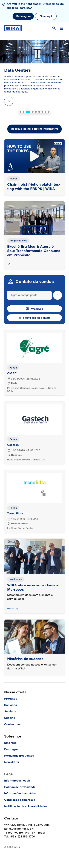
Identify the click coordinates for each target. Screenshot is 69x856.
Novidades (16, 579)
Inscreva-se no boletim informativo (34, 129)
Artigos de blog (18, 240)
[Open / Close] (61, 28)
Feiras (13, 367)
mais (10, 608)
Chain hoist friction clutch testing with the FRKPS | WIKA (33, 186)
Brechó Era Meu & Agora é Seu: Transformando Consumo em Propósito (33, 250)
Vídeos (14, 178)
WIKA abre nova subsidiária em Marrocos (34, 587)
